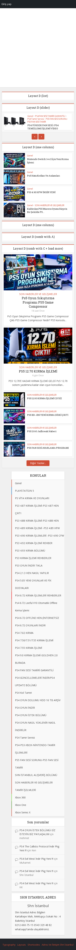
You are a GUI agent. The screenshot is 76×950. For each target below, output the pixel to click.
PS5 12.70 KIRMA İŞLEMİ (38, 371)
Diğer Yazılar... (38, 463)
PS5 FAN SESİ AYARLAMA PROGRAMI (48, 447)
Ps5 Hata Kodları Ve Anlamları (43, 175)
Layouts (21, 944)
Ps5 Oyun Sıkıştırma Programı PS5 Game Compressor (38, 302)
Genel (30, 116)
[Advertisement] (38, 49)
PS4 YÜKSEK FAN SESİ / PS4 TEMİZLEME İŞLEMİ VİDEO (43, 127)
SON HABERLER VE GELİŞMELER (49, 205)
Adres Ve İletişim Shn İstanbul (58, 944)
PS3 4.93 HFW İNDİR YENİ (41, 192)
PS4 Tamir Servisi (35, 118)
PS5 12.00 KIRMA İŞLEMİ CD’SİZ (44, 398)
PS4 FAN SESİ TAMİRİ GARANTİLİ (50, 116)
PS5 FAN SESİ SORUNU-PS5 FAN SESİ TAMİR (47, 120)
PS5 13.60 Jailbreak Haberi (41, 431)
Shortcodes (34, 944)
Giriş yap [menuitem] (6, 4)
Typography (9, 944)
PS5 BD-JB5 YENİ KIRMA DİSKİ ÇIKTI (47, 414)
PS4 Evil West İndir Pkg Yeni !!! (36, 858)
